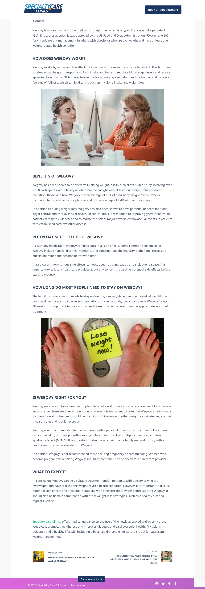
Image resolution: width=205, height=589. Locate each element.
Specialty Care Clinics (47, 521)
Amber (39, 21)
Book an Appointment (163, 10)
